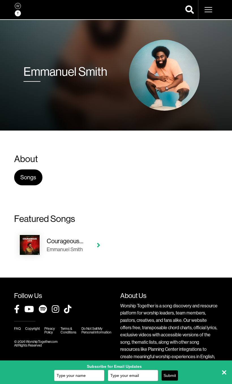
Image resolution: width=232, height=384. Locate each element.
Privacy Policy (49, 330)
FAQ (17, 328)
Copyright (32, 328)
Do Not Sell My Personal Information (96, 330)
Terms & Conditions (68, 330)
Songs (28, 177)
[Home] (18, 9)
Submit (170, 375)
